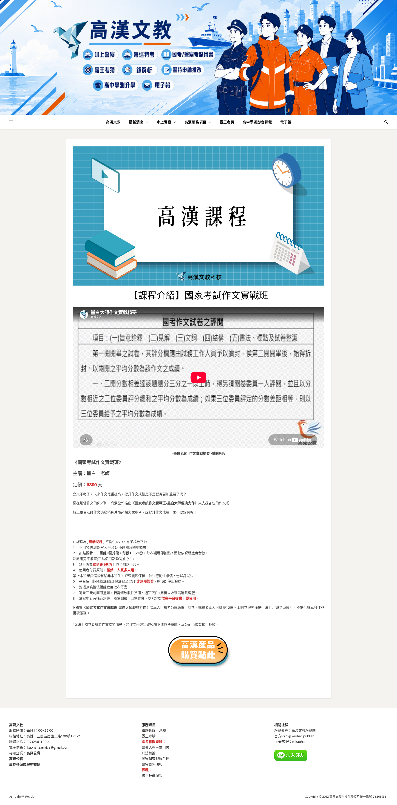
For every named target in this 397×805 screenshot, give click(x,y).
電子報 (285, 122)
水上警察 (164, 122)
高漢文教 (113, 122)
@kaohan (299, 741)
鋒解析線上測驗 (154, 730)
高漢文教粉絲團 (304, 730)
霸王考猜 (227, 122)
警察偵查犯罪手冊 (155, 758)
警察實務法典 (152, 764)
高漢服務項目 (195, 122)
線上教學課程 (152, 775)
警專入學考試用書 (155, 747)
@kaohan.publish (301, 736)
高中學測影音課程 (257, 122)
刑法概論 (149, 753)
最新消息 (136, 122)
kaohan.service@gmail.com (48, 747)
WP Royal (26, 796)
